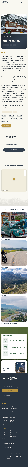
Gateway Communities (13, 435)
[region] (14, 180)
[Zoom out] (25, 173)
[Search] (21, 2)
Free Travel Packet (9, 443)
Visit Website (14, 149)
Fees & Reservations (13, 431)
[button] (14, 179)
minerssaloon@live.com (11, 144)
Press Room (15, 456)
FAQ (3, 424)
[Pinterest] (17, 453)
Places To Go (5, 406)
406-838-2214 (9, 141)
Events (3, 411)
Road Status (4, 434)
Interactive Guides (12, 420)
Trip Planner (4, 420)
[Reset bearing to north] (25, 175)
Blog (11, 411)
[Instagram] (11, 453)
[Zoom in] (25, 171)
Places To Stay (5, 408)
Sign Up (10, 390)
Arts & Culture (13, 408)
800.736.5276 (10, 447)
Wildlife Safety (5, 438)
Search (20, 456)
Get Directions (14, 154)
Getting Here (5, 417)
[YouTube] (20, 453)
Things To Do (13, 406)
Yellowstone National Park (5, 431)
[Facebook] (8, 453)
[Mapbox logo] (5, 190)
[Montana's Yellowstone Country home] (5, 2)
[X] (14, 453)
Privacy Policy (9, 456)
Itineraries (12, 417)
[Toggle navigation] (25, 2)
